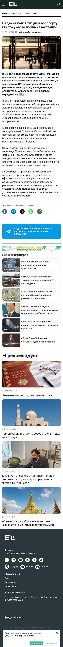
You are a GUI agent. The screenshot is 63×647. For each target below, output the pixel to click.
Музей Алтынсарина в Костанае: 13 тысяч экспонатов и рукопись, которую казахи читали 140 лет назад (29, 479)
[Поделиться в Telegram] (13, 211)
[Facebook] (7, 560)
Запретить (52, 643)
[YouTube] (20, 560)
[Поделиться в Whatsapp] (30, 211)
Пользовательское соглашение (20, 553)
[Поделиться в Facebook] (4, 211)
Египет (29, 205)
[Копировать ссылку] (39, 211)
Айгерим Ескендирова (30, 32)
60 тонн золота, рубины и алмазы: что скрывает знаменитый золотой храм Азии (28, 523)
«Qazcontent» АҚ (12, 574)
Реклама (9, 578)
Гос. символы (11, 582)
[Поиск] (59, 4)
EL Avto (44, 567)
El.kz (21, 94)
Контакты (9, 550)
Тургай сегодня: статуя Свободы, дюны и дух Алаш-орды (31, 435)
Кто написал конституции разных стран (27, 395)
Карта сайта (10, 586)
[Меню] (4, 4)
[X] (34, 560)
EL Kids (29, 567)
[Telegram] (13, 560)
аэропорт (19, 205)
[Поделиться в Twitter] (22, 211)
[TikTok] (41, 560)
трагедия (7, 205)
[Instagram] (27, 560)
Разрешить (36, 643)
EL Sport (14, 567)
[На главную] (13, 4)
